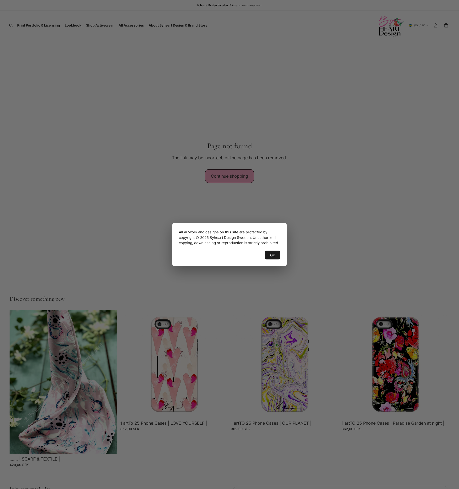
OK (272, 255)
